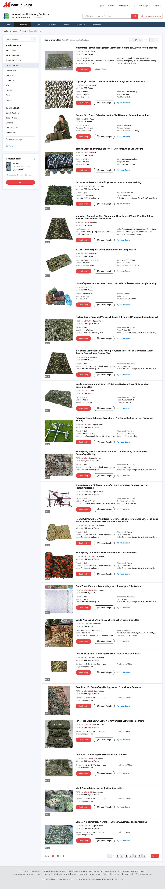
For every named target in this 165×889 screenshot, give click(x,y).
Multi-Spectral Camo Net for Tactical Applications (100, 788)
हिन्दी (111, 874)
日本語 (105, 874)
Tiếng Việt (134, 874)
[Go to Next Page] (156, 40)
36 (58, 856)
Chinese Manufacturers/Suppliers (54, 871)
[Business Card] (34, 158)
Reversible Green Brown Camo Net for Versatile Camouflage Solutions (110, 721)
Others (8, 100)
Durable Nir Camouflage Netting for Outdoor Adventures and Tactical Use (111, 822)
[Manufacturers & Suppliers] (17, 5)
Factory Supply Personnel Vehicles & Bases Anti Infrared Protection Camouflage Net (117, 317)
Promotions (96, 25)
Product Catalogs (15, 140)
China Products (35, 871)
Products (23, 25)
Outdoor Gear (11, 70)
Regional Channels (111, 871)
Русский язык (57, 874)
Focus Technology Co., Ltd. (67, 879)
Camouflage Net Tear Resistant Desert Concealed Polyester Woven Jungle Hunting (116, 283)
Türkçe (126, 874)
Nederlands (83, 874)
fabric (8, 95)
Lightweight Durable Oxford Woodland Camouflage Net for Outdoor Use (110, 81)
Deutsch (74, 874)
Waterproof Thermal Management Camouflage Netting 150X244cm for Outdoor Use (116, 47)
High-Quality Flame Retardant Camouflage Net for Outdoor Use (106, 552)
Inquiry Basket (101, 69)
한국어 (98, 874)
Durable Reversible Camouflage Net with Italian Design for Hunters (108, 653)
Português (38, 874)
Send (20, 182)
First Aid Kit (10, 90)
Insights (143, 871)
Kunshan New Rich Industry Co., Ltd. (29, 14)
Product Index (124, 871)
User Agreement (96, 879)
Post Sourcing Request (152, 16)
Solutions (52, 25)
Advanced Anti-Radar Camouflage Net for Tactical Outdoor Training (108, 182)
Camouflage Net (12, 65)
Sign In (101, 5)
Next (153, 856)
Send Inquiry (83, 69)
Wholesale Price (86, 871)
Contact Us (80, 25)
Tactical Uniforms (12, 55)
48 (63, 856)
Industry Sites (98, 871)
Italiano (66, 874)
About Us (37, 25)
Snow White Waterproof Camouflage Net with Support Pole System (108, 586)
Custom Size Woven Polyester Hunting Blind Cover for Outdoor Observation (112, 115)
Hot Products (23, 871)
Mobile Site (134, 871)
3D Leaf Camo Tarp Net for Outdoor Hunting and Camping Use (106, 249)
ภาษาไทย (118, 874)
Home (8, 25)
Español (30, 874)
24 (53, 856)
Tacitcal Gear (11, 50)
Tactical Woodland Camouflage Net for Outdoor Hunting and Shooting (109, 148)
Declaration (107, 879)
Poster (11, 146)
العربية (92, 874)
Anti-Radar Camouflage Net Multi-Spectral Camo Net (102, 754)
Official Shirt (10, 75)
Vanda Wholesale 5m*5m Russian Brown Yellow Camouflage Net (107, 620)
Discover (66, 25)
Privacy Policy (118, 879)
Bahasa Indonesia (146, 874)
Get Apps (145, 5)
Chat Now (20, 170)
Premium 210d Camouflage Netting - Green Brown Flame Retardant (109, 687)
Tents (8, 85)
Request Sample (105, 103)
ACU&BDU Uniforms (13, 60)
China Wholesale (72, 871)
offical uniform (11, 80)
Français (47, 874)
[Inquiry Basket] (134, 5)
